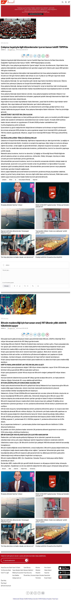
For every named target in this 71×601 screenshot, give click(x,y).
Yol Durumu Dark (6, 570)
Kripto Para (24, 468)
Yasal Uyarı (55, 599)
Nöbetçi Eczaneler (17, 573)
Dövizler (38, 570)
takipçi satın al (16, 578)
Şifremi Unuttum (6, 585)
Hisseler (38, 573)
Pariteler (38, 578)
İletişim (22, 599)
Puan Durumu (28, 573)
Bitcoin (4, 468)
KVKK (40, 599)
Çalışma (4, 179)
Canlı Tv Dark (16, 567)
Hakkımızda (16, 599)
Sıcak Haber (48, 578)
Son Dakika (15, 575)
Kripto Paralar (40, 575)
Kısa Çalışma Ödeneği (24, 179)
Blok (10, 468)
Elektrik (16, 468)
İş (15, 179)
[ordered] (25, 286)
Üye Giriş (3, 580)
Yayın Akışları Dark (17, 570)
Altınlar (38, 567)
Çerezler (36, 599)
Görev (10, 179)
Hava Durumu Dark (6, 567)
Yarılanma (32, 468)
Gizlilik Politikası (28, 599)
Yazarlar (46, 573)
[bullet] (27, 286)
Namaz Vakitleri (28, 570)
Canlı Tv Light (5, 573)
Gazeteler (47, 575)
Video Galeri (47, 570)
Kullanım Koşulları (47, 599)
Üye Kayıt (4, 583)
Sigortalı (35, 179)
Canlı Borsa (27, 567)
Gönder (6, 286)
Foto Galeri (47, 567)
